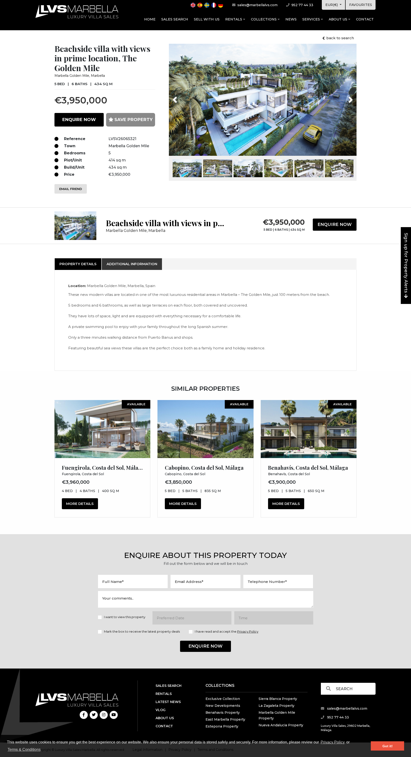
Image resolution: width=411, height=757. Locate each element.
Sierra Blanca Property (278, 699)
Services (311, 19)
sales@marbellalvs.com (257, 5)
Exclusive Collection (223, 699)
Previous (183, 97)
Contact (365, 19)
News (291, 19)
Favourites (360, 5)
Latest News (168, 702)
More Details (80, 503)
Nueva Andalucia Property (281, 725)
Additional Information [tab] (132, 264)
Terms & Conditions (24, 749)
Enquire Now (335, 224)
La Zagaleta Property (276, 705)
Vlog (161, 710)
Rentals (234, 19)
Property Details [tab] (78, 264)
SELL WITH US (207, 19)
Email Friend (70, 189)
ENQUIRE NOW (79, 119)
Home (150, 19)
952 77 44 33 (301, 5)
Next (344, 97)
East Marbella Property (225, 719)
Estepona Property (222, 726)
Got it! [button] (387, 746)
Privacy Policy (333, 742)
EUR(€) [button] (332, 5)
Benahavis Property (223, 712)
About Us (338, 19)
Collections (264, 19)
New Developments (223, 705)
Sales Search (174, 19)
